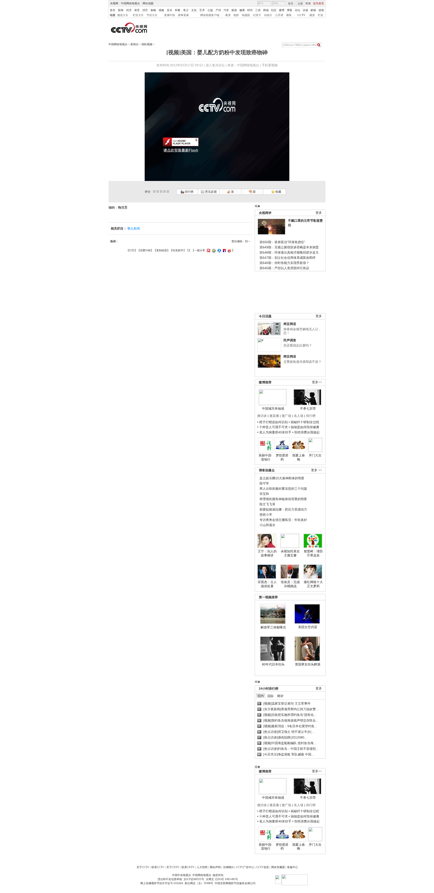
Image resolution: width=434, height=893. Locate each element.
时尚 (250, 10)
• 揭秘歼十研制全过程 (304, 422)
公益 (210, 10)
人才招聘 (202, 867)
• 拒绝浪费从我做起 (306, 432)
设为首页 (318, 3)
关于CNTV (172, 867)
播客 (289, 15)
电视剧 (246, 15)
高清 (228, 15)
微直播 (274, 416)
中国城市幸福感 (273, 408)
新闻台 (134, 44)
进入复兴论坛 (215, 65)
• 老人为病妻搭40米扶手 (274, 432)
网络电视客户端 (209, 15)
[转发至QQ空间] (213, 250)
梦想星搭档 (282, 457)
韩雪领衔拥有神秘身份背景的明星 (283, 499)
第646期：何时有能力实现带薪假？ (284, 263)
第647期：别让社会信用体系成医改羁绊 (287, 257)
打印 (131, 250)
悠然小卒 (265, 514)
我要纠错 (145, 250)
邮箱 (313, 10)
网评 (280, 696)
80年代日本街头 (273, 664)
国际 (270, 696)
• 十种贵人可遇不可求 (273, 427)
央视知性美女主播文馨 (290, 553)
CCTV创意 (262, 867)
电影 (236, 15)
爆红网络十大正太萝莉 (313, 584)
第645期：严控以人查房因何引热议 (284, 268)
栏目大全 (138, 15)
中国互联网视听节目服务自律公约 (235, 883)
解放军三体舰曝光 (273, 627)
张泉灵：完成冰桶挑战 (290, 584)
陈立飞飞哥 (267, 504)
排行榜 (188, 191)
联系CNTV (188, 867)
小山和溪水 (267, 525)
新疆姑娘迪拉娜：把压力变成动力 (283, 509)
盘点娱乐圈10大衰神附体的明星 (281, 478)
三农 (258, 10)
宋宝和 (264, 494)
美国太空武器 (307, 627)
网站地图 (148, 3)
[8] (164, 191)
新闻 (120, 10)
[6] (161, 191)
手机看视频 (270, 65)
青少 (186, 10)
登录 (290, 3)
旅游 (234, 10)
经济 (129, 10)
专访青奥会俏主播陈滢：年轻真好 (283, 520)
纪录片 (257, 15)
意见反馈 (210, 191)
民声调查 (289, 340)
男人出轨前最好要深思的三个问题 (283, 488)
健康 (242, 10)
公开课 (279, 15)
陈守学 (264, 483)
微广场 (286, 416)
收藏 (278, 191)
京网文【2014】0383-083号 (222, 879)
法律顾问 (228, 867)
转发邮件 (177, 250)
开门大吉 (315, 455)
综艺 (145, 10)
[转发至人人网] (218, 250)
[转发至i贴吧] (224, 250)
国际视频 (147, 44)
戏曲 (161, 10)
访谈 (305, 10)
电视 (112, 15)
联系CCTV (157, 867)
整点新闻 (133, 228)
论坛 (297, 10)
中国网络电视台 (130, 3)
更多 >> (316, 470)
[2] (154, 191)
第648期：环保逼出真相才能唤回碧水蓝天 (289, 252)
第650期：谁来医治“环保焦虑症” (282, 242)
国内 (260, 696)
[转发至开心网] (208, 250)
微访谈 (262, 416)
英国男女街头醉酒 (307, 664)
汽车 (226, 10)
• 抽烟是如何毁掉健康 (304, 427)
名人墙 (298, 416)
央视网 (114, 3)
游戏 (321, 10)
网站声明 (215, 867)
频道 (312, 15)
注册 (300, 3)
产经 (218, 10)
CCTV (301, 15)
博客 (289, 10)
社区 (273, 10)
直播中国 (169, 15)
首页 (112, 10)
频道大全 (122, 15)
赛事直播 (183, 15)
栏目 (320, 15)
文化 (194, 10)
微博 (281, 10)
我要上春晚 (298, 457)
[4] (157, 191)
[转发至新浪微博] (228, 250)
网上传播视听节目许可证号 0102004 (161, 883)
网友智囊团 (278, 867)
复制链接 (161, 250)
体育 (137, 10)
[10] (168, 191)
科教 (177, 10)
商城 (266, 10)
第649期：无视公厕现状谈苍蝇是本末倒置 (289, 247)
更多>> (317, 382)
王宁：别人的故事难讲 (267, 553)
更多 (319, 212)
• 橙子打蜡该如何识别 (272, 422)
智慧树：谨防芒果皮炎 (313, 553)
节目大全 (151, 15)
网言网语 (289, 324)
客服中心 (292, 867)
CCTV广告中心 (245, 867)
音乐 (169, 10)
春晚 (153, 10)
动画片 (268, 15)
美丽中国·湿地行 (265, 457)
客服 (308, 3)
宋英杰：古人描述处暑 (267, 584)
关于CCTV (143, 867)
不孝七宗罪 (308, 408)
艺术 (202, 10)
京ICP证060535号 (194, 879)
